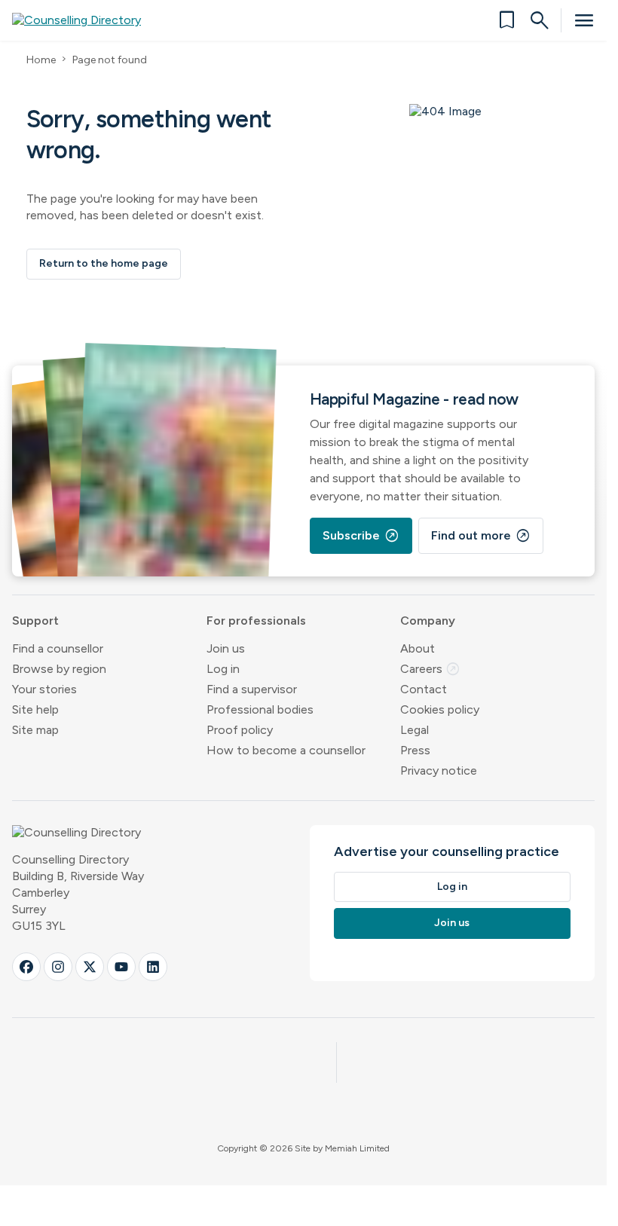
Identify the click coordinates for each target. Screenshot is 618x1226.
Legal (414, 730)
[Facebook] (26, 966)
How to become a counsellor (286, 750)
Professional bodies (260, 709)
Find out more (481, 536)
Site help (35, 709)
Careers (430, 668)
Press (415, 750)
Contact (423, 689)
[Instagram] (58, 966)
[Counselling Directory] (85, 20)
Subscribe (361, 536)
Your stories (44, 689)
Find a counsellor (57, 648)
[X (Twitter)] (89, 966)
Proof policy (240, 730)
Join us (226, 648)
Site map (35, 730)
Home (41, 60)
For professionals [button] (256, 620)
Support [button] (35, 620)
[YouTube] (121, 966)
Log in (223, 669)
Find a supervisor (252, 689)
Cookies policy (439, 709)
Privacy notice (438, 770)
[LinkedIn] (153, 966)
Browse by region (59, 669)
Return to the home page (103, 263)
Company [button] (427, 620)
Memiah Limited (357, 1148)
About (417, 648)
